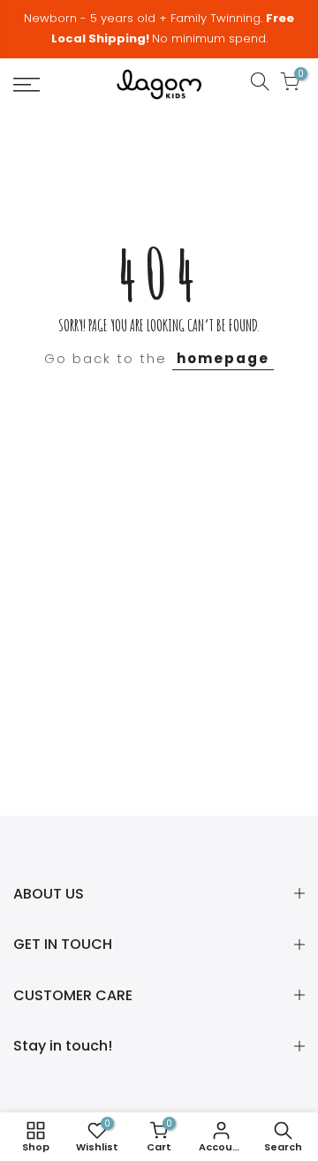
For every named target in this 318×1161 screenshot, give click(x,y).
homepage (223, 358)
